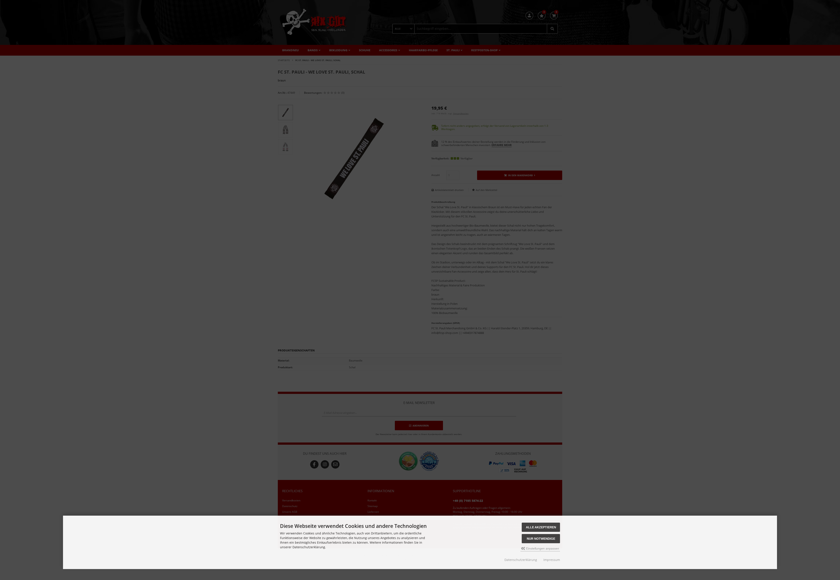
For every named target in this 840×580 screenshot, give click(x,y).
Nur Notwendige (541, 538)
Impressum (551, 560)
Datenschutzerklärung (520, 560)
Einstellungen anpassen (542, 548)
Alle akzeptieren (541, 527)
